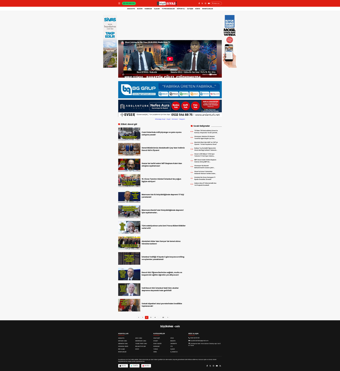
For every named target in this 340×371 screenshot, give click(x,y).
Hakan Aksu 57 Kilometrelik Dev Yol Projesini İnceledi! (205, 184)
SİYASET (155, 341)
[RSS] (220, 366)
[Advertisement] (170, 26)
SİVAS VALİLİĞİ (157, 343)
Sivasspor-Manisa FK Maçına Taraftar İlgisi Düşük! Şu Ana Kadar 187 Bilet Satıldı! (204, 137)
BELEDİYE (172, 341)
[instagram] (205, 3)
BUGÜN (139, 9)
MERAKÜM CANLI (123, 343)
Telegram (182, 119)
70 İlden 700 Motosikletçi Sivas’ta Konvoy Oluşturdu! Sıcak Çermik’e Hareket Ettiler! (206, 132)
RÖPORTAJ (181, 9)
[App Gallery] (146, 365)
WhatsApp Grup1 (160, 119)
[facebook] (199, 3)
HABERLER (148, 9)
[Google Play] (134, 365)
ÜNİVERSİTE (173, 343)
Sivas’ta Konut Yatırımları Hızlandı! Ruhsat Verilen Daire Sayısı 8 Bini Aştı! (204, 173)
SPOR (172, 338)
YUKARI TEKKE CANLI (141, 343)
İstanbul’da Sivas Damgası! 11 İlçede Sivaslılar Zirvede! (204, 178)
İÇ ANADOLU (174, 352)
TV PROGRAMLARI (168, 9)
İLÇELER (157, 9)
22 (163, 317)
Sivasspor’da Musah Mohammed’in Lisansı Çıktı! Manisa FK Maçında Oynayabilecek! (204, 167)
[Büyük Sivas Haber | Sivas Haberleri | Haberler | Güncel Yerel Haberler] (167, 3)
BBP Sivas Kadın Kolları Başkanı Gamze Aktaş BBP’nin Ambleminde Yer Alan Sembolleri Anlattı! (206, 161)
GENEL (155, 352)
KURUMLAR (156, 346)
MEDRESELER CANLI (140, 341)
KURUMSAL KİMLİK (123, 346)
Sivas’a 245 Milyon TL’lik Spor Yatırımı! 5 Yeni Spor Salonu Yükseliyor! (204, 155)
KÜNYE (197, 9)
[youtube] (209, 3)
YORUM (155, 349)
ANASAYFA (131, 9)
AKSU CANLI (138, 338)
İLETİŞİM (190, 9)
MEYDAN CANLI (122, 341)
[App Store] (123, 365)
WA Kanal (175, 119)
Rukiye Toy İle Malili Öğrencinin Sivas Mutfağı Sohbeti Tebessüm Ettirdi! (206, 149)
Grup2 (168, 119)
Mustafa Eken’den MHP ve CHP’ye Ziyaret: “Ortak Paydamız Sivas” (206, 143)
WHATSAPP (156, 338)
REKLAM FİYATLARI (140, 346)
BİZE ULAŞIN (121, 349)
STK (171, 346)
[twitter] (202, 3)
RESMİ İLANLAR (207, 9)
